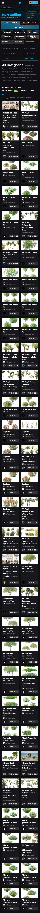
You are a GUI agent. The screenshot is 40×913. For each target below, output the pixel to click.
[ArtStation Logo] (20, 2)
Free (32, 91)
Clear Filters (29, 58)
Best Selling (16, 88)
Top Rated (24, 91)
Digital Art (18, 41)
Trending (5, 88)
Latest (4, 94)
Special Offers (10, 91)
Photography (7, 41)
